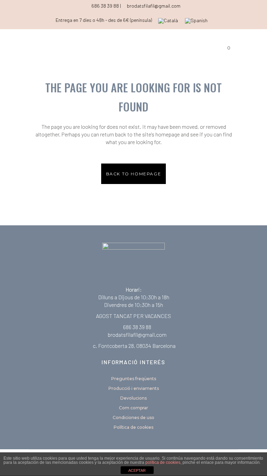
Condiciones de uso (133, 417)
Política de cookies (133, 427)
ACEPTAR (137, 470)
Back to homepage (133, 173)
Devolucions (133, 398)
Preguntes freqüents (133, 378)
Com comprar (133, 407)
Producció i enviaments (133, 388)
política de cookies (162, 462)
